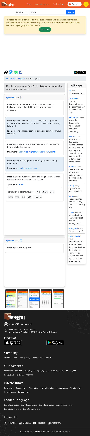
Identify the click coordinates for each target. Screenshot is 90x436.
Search (71, 12)
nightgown (44, 152)
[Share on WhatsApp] (16, 72)
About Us (7, 357)
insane (71, 212)
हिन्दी (38, 192)
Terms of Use (37, 357)
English (21, 78)
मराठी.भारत (18, 370)
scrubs (21, 168)
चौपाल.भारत (29, 374)
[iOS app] (13, 342)
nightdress (34, 152)
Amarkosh (10, 78)
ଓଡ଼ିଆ (10, 197)
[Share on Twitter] (11, 72)
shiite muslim (74, 236)
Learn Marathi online (64, 405)
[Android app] (55, 342)
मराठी (17, 197)
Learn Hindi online (11, 405)
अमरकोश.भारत (8, 370)
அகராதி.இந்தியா (43, 370)
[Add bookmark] (21, 97)
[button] (8, 298)
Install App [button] (34, 299)
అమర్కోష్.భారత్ (29, 370)
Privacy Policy (25, 357)
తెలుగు (45, 192)
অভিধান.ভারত (20, 374)
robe (21, 184)
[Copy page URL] (6, 72)
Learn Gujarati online (12, 409)
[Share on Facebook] (20, 72)
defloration (74, 117)
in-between (74, 98)
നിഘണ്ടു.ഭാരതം (57, 370)
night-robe (23, 152)
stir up (71, 185)
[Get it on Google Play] (79, 72)
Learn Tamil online (46, 405)
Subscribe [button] (45, 29)
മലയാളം (37, 197)
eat (70, 90)
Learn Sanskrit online (31, 409)
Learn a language (42, 4)
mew (71, 196)
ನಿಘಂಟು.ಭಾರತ (71, 370)
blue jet (72, 136)
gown (10, 97)
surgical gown (31, 168)
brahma (72, 166)
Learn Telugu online (29, 405)
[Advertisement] (45, 52)
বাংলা (23, 197)
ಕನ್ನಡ (52, 192)
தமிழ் (29, 197)
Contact (48, 357)
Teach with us (58, 4)
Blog (28, 4)
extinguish (73, 228)
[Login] (86, 4)
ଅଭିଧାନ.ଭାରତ (9, 374)
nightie (53, 152)
